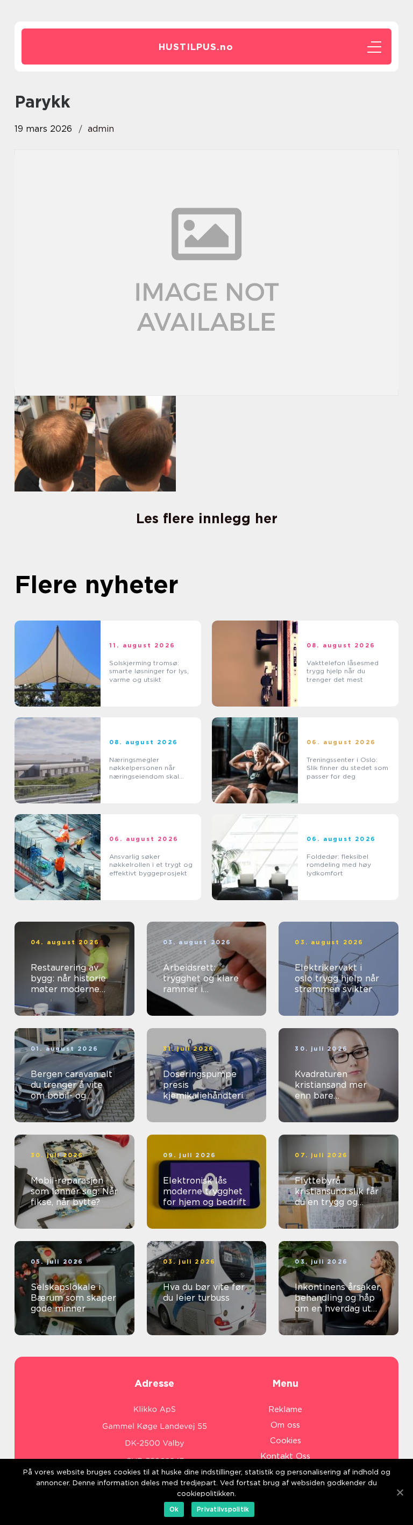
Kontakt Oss (285, 1456)
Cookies (285, 1440)
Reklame (285, 1409)
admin (101, 129)
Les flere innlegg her (206, 518)
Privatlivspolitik (223, 1509)
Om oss (285, 1425)
